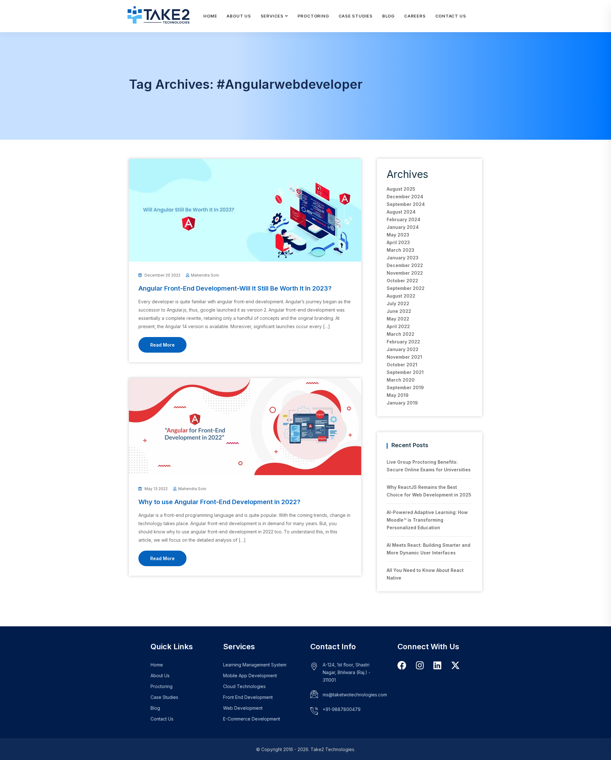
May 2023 (398, 234)
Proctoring (313, 15)
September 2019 (405, 387)
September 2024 (406, 204)
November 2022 (405, 273)
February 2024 (403, 219)
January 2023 (402, 257)
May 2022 (398, 318)
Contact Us (450, 15)
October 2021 (402, 364)
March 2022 (400, 334)
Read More (162, 345)
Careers (414, 15)
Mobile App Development (250, 675)
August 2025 (401, 189)
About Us (239, 15)
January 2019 (402, 402)
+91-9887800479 (342, 709)
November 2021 (404, 357)
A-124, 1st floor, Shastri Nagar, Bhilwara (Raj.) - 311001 (346, 672)
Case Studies (356, 15)
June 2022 (399, 311)
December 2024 (405, 196)
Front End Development (248, 697)
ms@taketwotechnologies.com (355, 694)
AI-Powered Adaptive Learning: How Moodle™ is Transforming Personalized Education (427, 520)
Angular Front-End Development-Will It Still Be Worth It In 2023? (235, 288)
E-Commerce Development (251, 718)
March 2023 (400, 250)
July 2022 (398, 303)
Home (210, 15)
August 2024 (401, 212)
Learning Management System (254, 664)
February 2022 (403, 341)
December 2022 (405, 265)
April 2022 (398, 326)
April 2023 (398, 242)
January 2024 (403, 227)
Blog (388, 15)
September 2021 (405, 372)
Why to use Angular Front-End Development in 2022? (219, 502)
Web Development (243, 708)
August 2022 (401, 296)
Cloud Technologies (244, 686)
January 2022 (402, 349)
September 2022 (406, 288)
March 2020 (401, 380)
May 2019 (398, 395)
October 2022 (402, 280)
